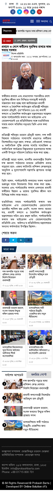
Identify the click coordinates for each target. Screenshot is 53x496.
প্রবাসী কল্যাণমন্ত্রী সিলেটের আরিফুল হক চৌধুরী (38, 274)
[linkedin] (33, 12)
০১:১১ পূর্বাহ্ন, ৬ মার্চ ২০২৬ (13, 286)
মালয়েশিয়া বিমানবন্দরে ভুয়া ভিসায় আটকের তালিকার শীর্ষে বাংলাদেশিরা (13, 352)
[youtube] (40, 12)
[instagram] (27, 12)
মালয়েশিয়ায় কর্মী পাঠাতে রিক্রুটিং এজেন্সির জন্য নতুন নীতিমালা (37, 312)
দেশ (19, 40)
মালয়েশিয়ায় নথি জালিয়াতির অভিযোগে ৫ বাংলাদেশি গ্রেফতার (39, 350)
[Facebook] (5, 240)
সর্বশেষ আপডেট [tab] (14, 375)
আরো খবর (8, 249)
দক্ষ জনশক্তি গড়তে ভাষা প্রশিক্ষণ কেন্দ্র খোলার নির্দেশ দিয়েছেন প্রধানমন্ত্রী (13, 276)
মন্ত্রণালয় (31, 40)
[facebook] (13, 12)
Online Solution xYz (35, 486)
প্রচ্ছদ (8, 41)
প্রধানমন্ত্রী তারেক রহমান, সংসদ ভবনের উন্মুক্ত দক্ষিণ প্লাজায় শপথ (13, 310)
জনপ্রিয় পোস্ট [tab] (39, 375)
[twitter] (20, 12)
